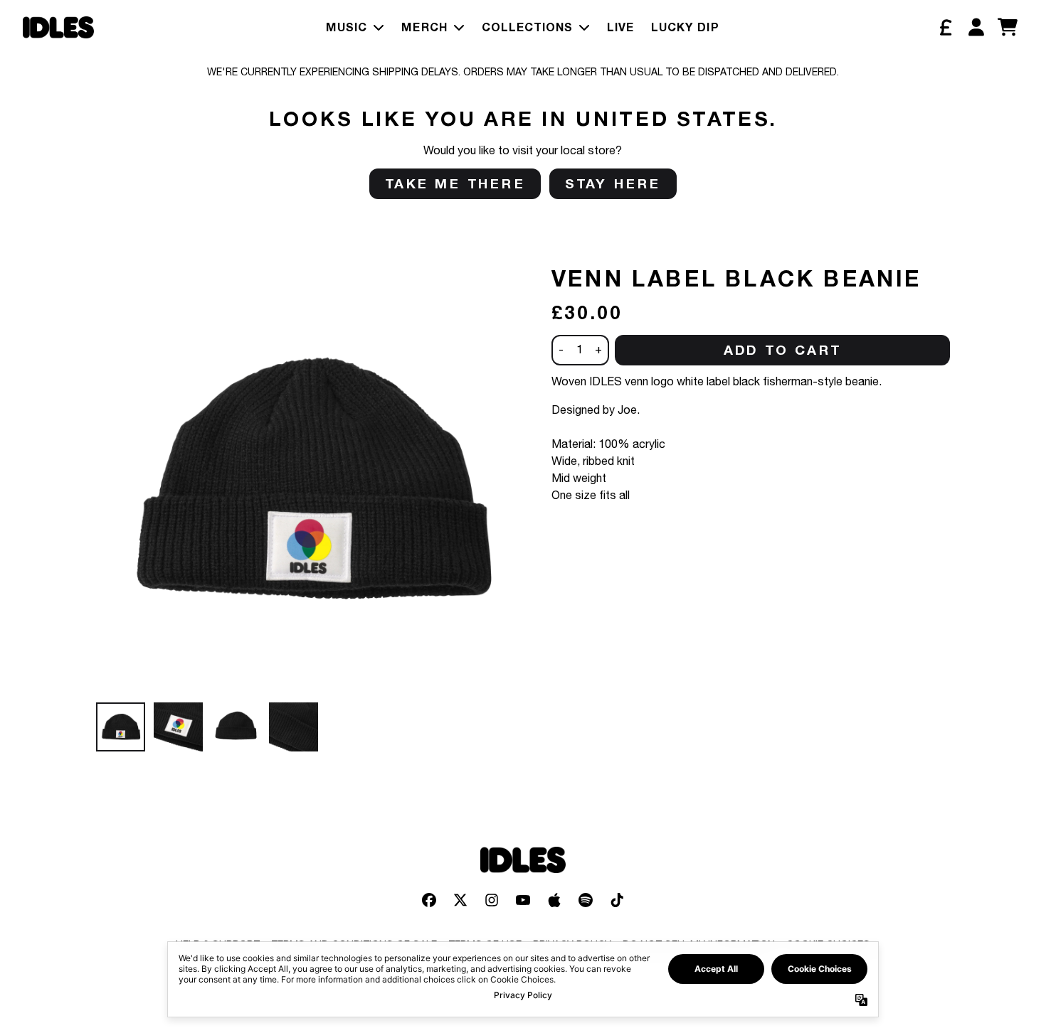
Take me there (455, 183)
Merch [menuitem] (424, 27)
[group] (120, 726)
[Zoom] (309, 480)
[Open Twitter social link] (460, 900)
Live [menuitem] (620, 27)
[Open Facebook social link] (429, 900)
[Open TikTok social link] (617, 900)
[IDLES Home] (58, 27)
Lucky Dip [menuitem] (685, 27)
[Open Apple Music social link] (554, 900)
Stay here (613, 183)
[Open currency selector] (945, 27)
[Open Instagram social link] (491, 900)
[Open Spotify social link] (585, 900)
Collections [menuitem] (527, 27)
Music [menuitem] (346, 27)
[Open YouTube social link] (523, 900)
